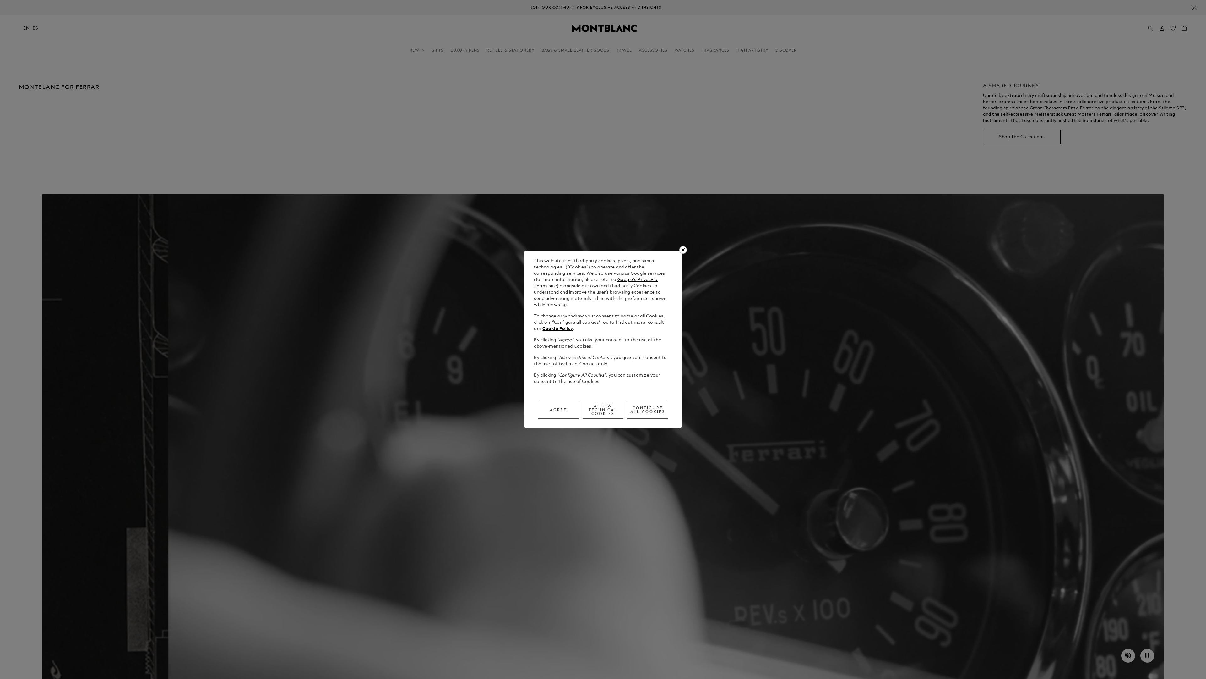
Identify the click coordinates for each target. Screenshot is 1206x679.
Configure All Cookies (647, 410)
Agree (558, 410)
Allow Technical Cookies (603, 410)
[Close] (683, 250)
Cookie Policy (557, 329)
